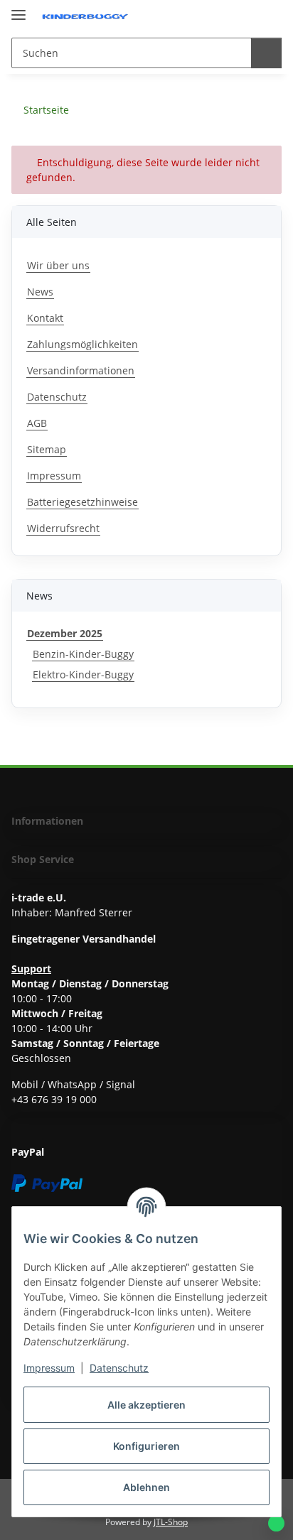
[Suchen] (266, 53)
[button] (245, 15)
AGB (37, 423)
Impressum (49, 1368)
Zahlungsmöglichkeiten (82, 344)
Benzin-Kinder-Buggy (83, 654)
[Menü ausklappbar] (18, 9)
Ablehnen (146, 1487)
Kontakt (45, 318)
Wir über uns (58, 265)
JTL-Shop (171, 1522)
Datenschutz (119, 1368)
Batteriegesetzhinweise (82, 502)
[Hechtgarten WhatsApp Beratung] (276, 1523)
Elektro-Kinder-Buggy (83, 674)
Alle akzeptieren (146, 1405)
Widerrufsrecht (63, 528)
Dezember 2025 (64, 633)
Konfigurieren (146, 1446)
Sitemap (46, 449)
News (40, 291)
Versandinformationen (80, 370)
